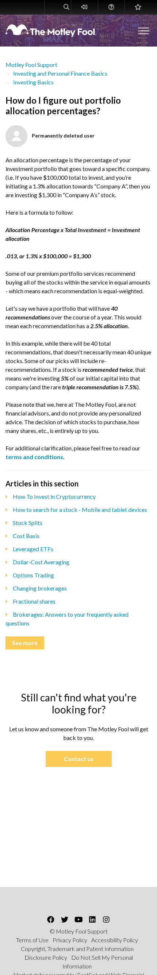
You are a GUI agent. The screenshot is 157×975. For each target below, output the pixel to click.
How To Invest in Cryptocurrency (54, 496)
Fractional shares (34, 601)
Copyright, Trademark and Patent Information (77, 948)
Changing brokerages (40, 588)
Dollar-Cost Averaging (41, 561)
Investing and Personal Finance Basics (60, 73)
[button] (143, 31)
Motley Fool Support (31, 64)
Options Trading (33, 575)
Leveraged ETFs (33, 548)
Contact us (78, 758)
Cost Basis (26, 535)
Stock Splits (27, 522)
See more (25, 642)
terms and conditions (34, 456)
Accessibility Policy (114, 939)
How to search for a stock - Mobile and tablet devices (80, 509)
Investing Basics (33, 82)
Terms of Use (32, 939)
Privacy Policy (70, 939)
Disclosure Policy (45, 957)
